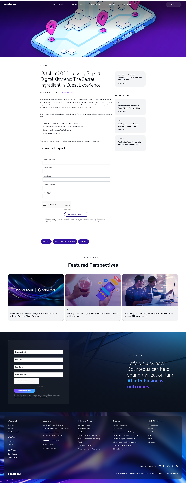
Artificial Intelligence (120, 425)
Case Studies (12, 454)
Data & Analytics (119, 428)
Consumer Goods (84, 425)
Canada (150, 432)
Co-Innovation (12, 457)
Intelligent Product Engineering (53, 425)
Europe (150, 428)
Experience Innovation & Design (123, 432)
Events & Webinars (49, 448)
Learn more (121, 83)
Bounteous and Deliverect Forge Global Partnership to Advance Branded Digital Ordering (129, 109)
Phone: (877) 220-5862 (146, 466)
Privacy (152, 473)
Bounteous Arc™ (59, 4)
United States (153, 425)
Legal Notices (134, 473)
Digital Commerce (119, 449)
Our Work (112, 4)
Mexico (150, 439)
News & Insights (48, 445)
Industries (46, 242)
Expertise (11, 425)
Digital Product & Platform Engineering (126, 435)
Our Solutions (77, 4)
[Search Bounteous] (162, 4)
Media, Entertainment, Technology (89, 439)
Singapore (151, 442)
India (149, 435)
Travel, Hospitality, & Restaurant (65, 242)
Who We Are (126, 4)
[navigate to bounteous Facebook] (173, 466)
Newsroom (144, 473)
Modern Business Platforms (52, 432)
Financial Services (84, 428)
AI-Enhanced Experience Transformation (56, 428)
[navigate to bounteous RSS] (177, 466)
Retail (80, 442)
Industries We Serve (95, 4)
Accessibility (161, 473)
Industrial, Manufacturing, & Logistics (90, 435)
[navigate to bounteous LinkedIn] (164, 466)
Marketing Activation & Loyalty (123, 446)
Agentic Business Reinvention (53, 435)
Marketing (84, 242)
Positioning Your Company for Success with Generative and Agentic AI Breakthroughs (130, 144)
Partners (11, 428)
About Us (11, 441)
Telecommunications (85, 446)
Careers (10, 445)
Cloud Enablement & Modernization (125, 442)
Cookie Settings (172, 473)
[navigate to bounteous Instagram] (168, 466)
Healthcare (82, 432)
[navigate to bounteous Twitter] (160, 466)
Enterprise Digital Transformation (124, 439)
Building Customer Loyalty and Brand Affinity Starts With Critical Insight (129, 126)
